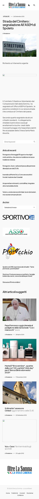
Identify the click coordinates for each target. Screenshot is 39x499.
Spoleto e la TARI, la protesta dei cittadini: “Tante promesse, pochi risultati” (18, 267)
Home (8, 493)
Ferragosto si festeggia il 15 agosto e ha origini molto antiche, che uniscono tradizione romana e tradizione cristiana (18, 157)
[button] (3, 5)
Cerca (34, 142)
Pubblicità (14, 493)
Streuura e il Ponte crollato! (11, 282)
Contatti (22, 493)
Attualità (6, 16)
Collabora (20, 495)
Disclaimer (30, 493)
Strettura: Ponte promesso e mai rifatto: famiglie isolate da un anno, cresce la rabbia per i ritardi (19, 275)
